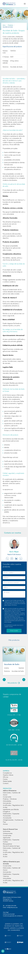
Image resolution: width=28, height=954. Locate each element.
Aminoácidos (7, 803)
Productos (10, 25)
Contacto (5, 783)
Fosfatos (5, 842)
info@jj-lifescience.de (12, 907)
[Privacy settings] (3, 951)
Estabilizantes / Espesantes (11, 814)
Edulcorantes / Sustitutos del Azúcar (11, 794)
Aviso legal (6, 912)
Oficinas (5, 777)
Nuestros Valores (8, 775)
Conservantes (7, 797)
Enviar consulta (14, 631)
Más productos (12, 683)
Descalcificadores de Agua (11, 846)
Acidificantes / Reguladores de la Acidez (13, 806)
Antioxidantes (7, 801)
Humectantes (7, 816)
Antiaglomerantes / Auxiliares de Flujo (13, 821)
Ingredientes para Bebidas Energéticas (11, 810)
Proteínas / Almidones (10, 799)
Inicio (4, 25)
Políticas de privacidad (8, 914)
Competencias (7, 773)
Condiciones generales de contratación (13, 916)
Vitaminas (6, 876)
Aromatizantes (7, 818)
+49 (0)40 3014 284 (10, 906)
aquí (21, 625)
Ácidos (5, 856)
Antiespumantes (7, 833)
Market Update (7, 781)
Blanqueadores (7, 844)
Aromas (5, 824)
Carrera (5, 779)
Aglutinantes (6, 838)
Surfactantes (6, 831)
